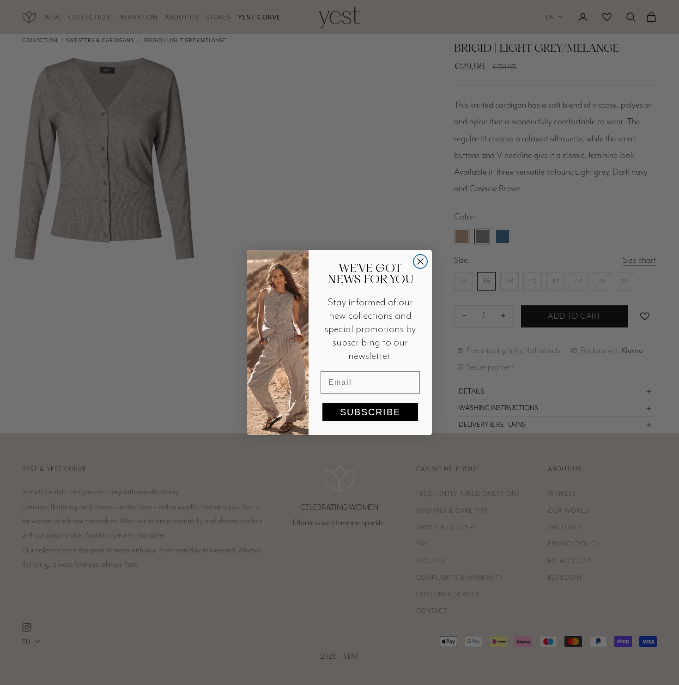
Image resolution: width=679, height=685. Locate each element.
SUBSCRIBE (370, 412)
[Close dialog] (420, 261)
